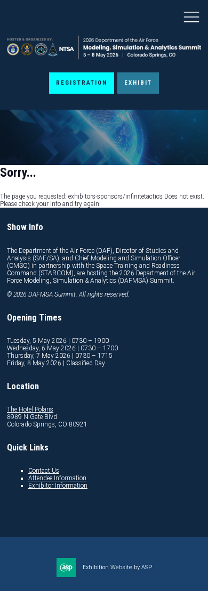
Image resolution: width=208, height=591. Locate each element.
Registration (81, 82)
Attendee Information (57, 478)
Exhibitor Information (57, 485)
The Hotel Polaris (30, 409)
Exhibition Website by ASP (117, 567)
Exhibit (138, 82)
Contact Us (43, 470)
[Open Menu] (191, 16)
